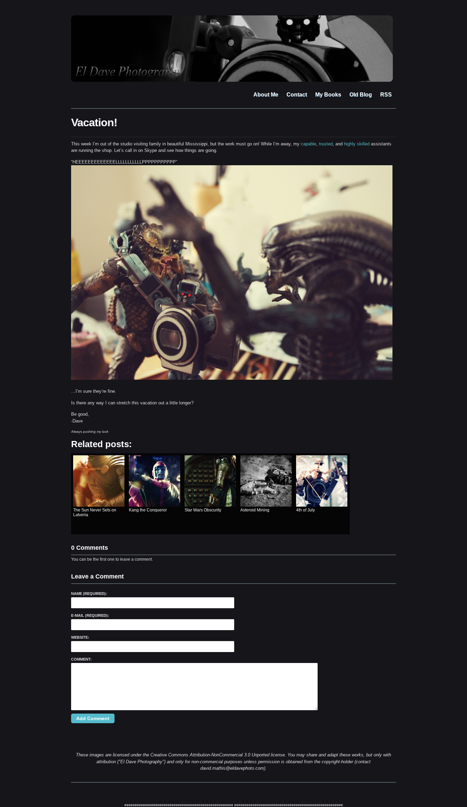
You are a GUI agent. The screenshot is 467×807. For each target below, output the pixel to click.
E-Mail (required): (90, 615)
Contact (296, 94)
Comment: (81, 659)
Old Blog (360, 94)
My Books (328, 94)
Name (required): (89, 593)
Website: (80, 637)
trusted (326, 143)
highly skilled (357, 143)
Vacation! (94, 122)
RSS (386, 94)
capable (308, 143)
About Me (265, 94)
